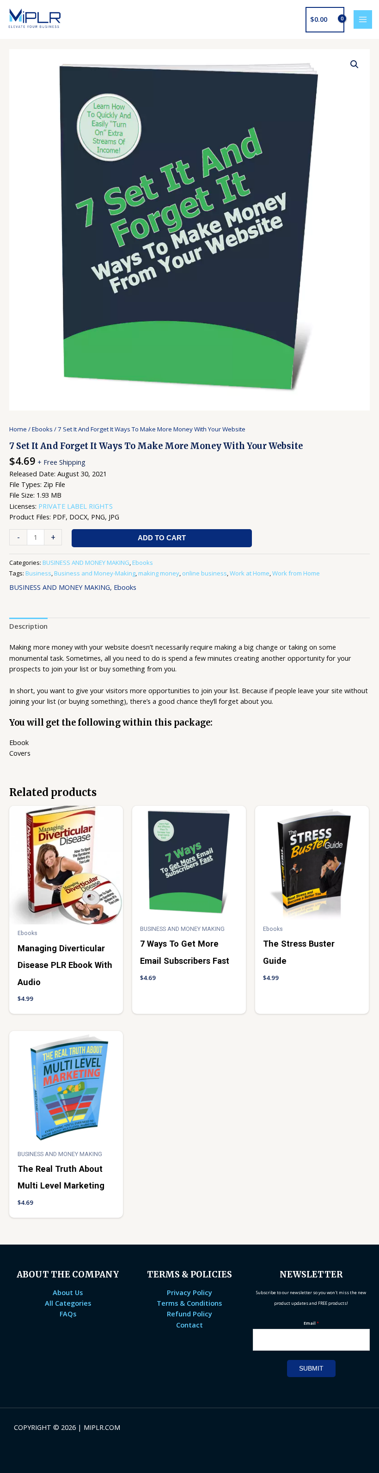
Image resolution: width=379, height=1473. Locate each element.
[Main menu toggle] (363, 19)
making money (158, 573)
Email (311, 1323)
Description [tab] (28, 626)
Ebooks (42, 429)
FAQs (68, 1313)
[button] (354, 64)
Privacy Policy (189, 1292)
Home (18, 429)
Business (38, 573)
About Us (68, 1292)
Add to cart (162, 538)
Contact (189, 1324)
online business (204, 573)
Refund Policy (189, 1313)
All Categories (68, 1303)
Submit (311, 1368)
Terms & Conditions (189, 1303)
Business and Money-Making (94, 573)
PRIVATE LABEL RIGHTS (75, 506)
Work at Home (249, 573)
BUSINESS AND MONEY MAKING (86, 562)
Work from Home (296, 573)
